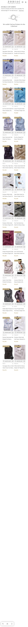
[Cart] (7, 623)
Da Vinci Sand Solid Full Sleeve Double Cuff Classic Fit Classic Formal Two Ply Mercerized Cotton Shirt (8, 110)
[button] (3, 623)
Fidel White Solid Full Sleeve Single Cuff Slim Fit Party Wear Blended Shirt (19, 195)
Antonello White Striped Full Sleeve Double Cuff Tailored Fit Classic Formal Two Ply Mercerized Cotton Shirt (19, 81)
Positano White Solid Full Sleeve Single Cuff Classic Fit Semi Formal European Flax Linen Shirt (8, 224)
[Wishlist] (22, 2)
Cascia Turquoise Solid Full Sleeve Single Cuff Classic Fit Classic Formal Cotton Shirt (19, 110)
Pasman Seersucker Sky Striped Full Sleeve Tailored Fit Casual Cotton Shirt (8, 338)
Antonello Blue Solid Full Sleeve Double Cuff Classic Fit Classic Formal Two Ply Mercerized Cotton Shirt (8, 81)
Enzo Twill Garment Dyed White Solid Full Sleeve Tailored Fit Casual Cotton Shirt (19, 252)
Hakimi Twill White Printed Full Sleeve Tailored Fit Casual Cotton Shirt (7, 281)
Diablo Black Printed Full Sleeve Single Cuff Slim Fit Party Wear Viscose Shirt (8, 310)
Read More (21, 10)
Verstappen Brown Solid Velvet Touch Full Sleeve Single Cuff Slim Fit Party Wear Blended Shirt (8, 367)
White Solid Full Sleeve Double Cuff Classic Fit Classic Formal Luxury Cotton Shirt (19, 52)
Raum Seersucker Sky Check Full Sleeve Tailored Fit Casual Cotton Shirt (7, 138)
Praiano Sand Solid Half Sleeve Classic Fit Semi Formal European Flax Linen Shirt (19, 167)
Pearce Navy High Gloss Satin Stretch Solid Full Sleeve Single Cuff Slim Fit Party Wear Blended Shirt (8, 167)
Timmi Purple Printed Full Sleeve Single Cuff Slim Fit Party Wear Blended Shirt (19, 310)
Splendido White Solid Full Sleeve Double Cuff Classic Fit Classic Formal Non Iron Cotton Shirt (8, 52)
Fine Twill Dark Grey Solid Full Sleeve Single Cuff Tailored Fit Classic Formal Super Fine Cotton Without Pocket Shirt (19, 224)
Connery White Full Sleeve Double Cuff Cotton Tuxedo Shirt (18, 281)
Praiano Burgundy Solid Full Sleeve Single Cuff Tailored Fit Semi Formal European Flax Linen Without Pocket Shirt (8, 252)
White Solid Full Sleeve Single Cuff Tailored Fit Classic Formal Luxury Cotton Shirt (19, 367)
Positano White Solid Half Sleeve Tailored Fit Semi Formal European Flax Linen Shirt (19, 338)
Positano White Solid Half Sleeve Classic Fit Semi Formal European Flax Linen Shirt (8, 195)
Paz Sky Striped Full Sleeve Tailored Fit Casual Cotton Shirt (18, 138)
